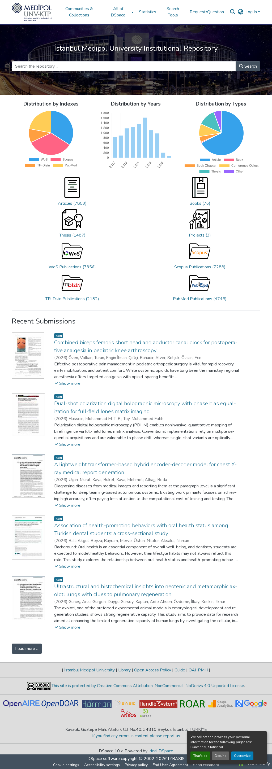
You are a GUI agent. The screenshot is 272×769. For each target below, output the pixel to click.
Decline (220, 755)
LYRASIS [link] (176, 759)
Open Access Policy (152, 670)
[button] (32, 12)
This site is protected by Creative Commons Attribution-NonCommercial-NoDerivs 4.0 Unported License (147, 686)
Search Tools (173, 12)
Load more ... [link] (27, 649)
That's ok (200, 755)
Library (124, 670)
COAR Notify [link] (257, 764)
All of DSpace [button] (118, 12)
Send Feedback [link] (206, 764)
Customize (242, 755)
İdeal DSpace (160, 751)
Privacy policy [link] (136, 764)
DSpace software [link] (103, 759)
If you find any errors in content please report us (136, 736)
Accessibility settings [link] (102, 764)
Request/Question (207, 12)
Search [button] (250, 66)
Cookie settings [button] (66, 764)
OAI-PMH (198, 670)
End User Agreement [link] (170, 764)
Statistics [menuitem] (147, 12)
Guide (179, 670)
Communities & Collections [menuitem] (79, 12)
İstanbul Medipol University (89, 670)
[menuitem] (120, 12)
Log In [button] (251, 12)
